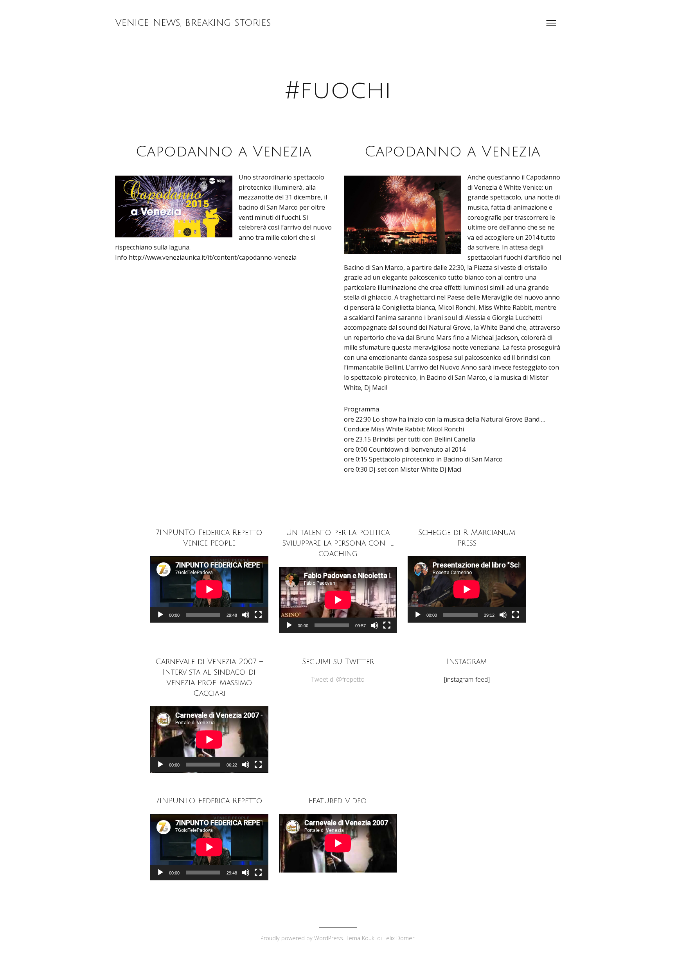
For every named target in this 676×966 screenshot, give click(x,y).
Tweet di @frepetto (338, 679)
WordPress (328, 938)
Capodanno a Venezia (223, 152)
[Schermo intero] (258, 615)
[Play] (160, 615)
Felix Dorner (398, 938)
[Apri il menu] (551, 23)
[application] (209, 589)
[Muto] (246, 615)
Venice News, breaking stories (193, 22)
